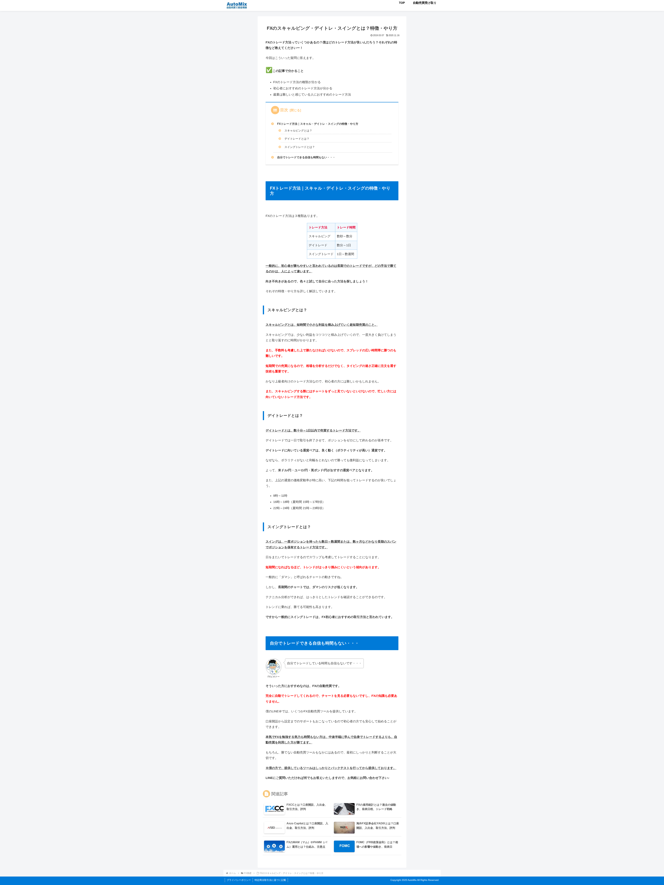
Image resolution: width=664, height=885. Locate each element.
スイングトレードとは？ (299, 146)
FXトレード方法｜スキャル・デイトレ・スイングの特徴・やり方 (317, 123)
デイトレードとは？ (296, 138)
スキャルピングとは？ (298, 130)
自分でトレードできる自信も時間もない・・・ (306, 157)
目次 (284, 110)
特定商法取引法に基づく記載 (270, 880)
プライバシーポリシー (239, 880)
